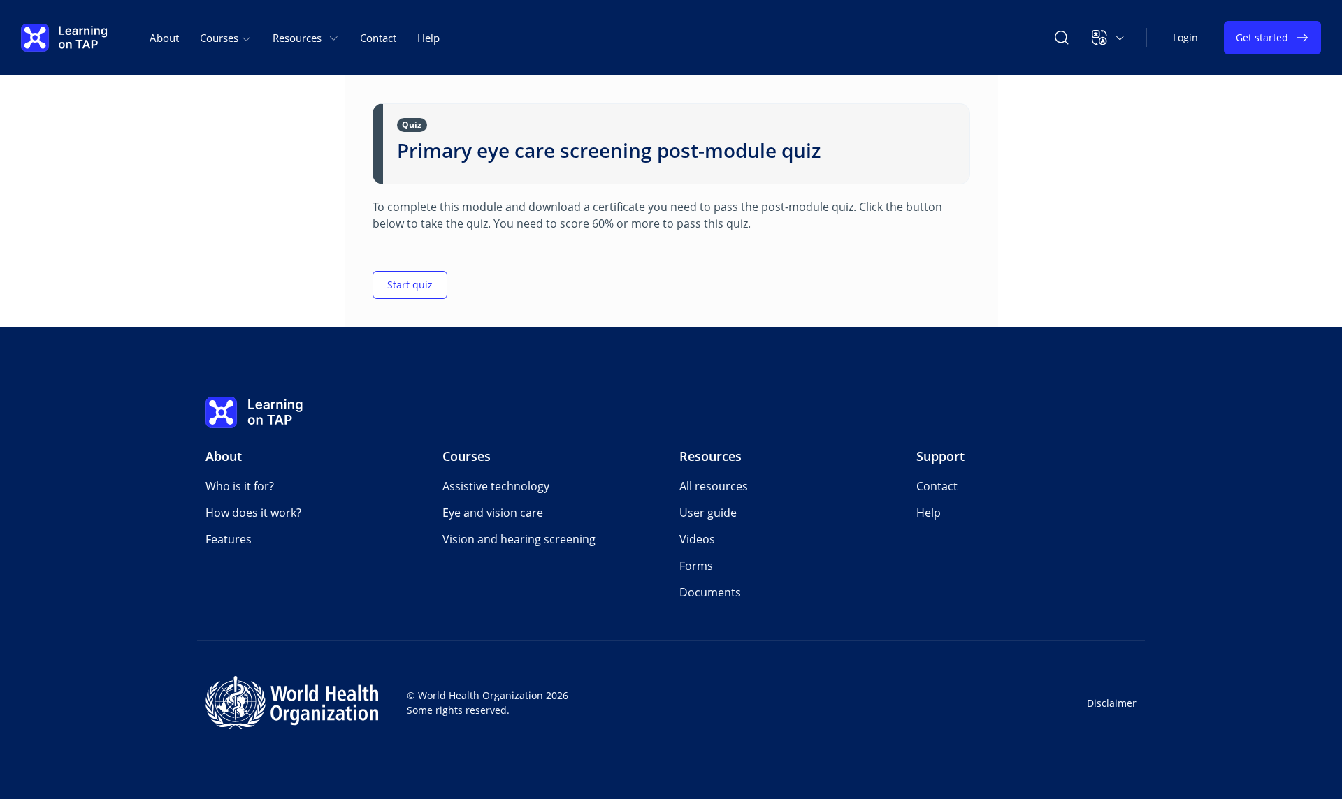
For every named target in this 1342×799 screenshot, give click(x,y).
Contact (378, 38)
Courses (466, 456)
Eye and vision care (492, 512)
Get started (1262, 37)
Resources (710, 456)
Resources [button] (297, 38)
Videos (697, 539)
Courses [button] (220, 38)
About (164, 38)
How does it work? (253, 512)
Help (428, 38)
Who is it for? (239, 486)
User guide (708, 512)
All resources (713, 486)
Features (228, 539)
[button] (1108, 38)
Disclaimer (1112, 703)
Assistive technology (495, 486)
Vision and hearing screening (519, 539)
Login (1185, 37)
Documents (710, 592)
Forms (696, 565)
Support (940, 456)
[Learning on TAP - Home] (64, 38)
